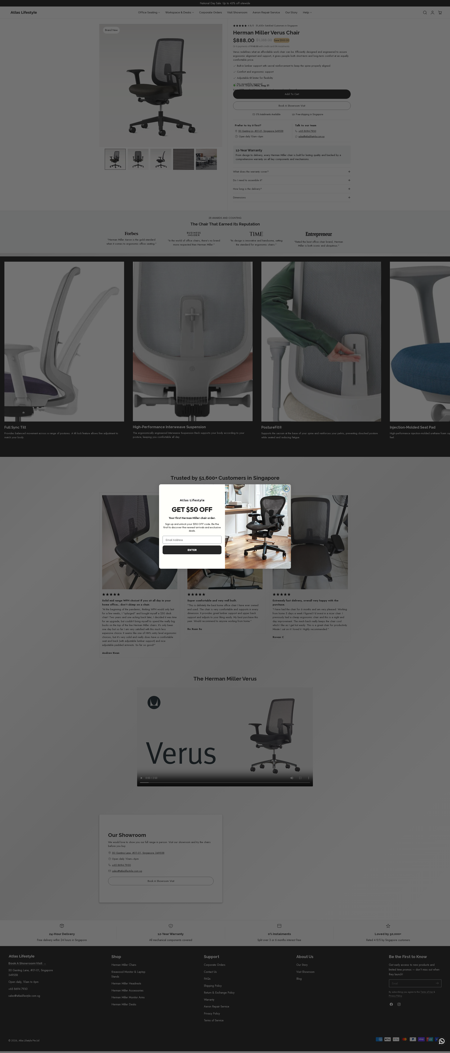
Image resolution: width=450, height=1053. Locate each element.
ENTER (192, 550)
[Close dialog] (286, 489)
